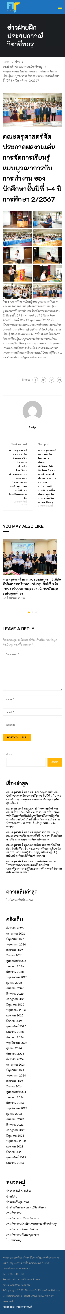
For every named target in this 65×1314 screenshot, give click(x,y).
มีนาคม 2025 (14, 1021)
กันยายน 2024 (15, 1053)
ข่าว (17, 62)
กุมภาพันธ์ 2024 (16, 1092)
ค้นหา (10, 754)
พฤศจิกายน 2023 (16, 1108)
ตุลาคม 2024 (14, 1048)
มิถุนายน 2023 (15, 1135)
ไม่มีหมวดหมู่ (13, 1240)
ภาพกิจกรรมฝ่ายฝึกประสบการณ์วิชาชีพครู (31, 1224)
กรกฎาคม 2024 (15, 1064)
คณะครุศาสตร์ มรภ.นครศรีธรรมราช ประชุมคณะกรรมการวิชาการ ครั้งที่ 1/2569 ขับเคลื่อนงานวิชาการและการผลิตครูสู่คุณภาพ (34, 835)
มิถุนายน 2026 (15, 939)
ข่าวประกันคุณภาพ (17, 1202)
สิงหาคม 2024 (14, 1059)
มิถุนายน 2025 (15, 1004)
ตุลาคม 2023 (14, 1113)
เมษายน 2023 (14, 1146)
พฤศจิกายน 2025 (16, 977)
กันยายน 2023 (15, 1119)
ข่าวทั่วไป (11, 1196)
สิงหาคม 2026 (15, 928)
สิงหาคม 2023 (15, 1124)
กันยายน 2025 (15, 988)
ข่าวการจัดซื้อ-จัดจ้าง (18, 1191)
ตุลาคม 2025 (14, 982)
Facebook (8, 1306)
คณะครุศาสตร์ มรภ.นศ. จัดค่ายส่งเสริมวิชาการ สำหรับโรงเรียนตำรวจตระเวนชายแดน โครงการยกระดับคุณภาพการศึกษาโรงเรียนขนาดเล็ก (18, 474)
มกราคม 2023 (15, 1163)
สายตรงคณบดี (24, 1306)
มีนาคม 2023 (14, 1152)
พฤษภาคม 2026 (16, 944)
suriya (32, 427)
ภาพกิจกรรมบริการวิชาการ (22, 1218)
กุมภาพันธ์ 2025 (16, 1026)
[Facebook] (35, 380)
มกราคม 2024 (15, 1097)
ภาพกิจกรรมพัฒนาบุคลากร (22, 1234)
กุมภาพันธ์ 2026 (16, 961)
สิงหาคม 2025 (15, 993)
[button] (29, 612)
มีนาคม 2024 (14, 1086)
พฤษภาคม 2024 (16, 1075)
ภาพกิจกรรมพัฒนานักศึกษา (22, 1229)
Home (6, 62)
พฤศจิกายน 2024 (16, 1042)
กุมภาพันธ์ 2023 (16, 1157)
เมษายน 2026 (14, 950)
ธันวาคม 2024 (15, 1037)
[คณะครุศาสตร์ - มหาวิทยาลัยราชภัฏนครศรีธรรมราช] (15, 7)
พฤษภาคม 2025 (16, 1010)
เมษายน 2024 (14, 1081)
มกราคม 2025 (15, 1032)
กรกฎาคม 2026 (15, 933)
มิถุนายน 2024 (15, 1070)
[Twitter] (43, 380)
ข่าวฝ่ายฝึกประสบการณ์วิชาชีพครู (22, 66)
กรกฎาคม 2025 (15, 999)
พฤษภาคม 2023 (16, 1141)
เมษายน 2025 (14, 1015)
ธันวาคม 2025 (15, 971)
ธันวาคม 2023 (15, 1103)
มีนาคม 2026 (14, 955)
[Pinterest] (51, 380)
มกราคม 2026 (15, 966)
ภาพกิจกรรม (13, 1213)
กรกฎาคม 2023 (15, 1130)
